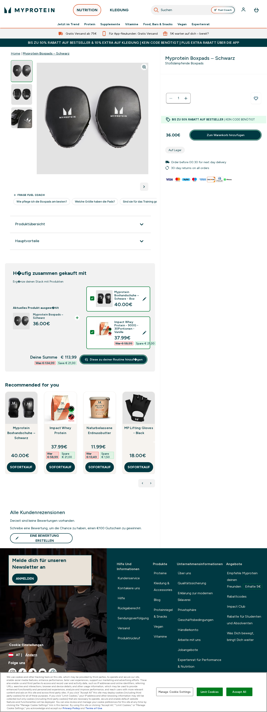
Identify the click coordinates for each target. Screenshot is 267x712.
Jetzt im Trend (68, 24)
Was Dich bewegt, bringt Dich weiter (240, 636)
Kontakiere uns (129, 588)
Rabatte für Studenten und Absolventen (244, 620)
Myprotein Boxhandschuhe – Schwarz (21, 433)
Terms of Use (93, 708)
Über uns (184, 573)
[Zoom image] (144, 67)
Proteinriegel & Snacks (163, 613)
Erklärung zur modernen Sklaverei (195, 596)
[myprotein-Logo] (29, 10)
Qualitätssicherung (192, 583)
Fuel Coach (225, 10)
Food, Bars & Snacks (158, 24)
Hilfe (121, 598)
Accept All (239, 691)
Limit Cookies (210, 691)
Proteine (160, 573)
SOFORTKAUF (21, 467)
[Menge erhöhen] (185, 98)
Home (15, 53)
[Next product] (151, 483)
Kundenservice (129, 578)
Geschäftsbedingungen (195, 620)
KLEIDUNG (119, 10)
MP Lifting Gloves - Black (138, 430)
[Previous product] (142, 483)
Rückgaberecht (129, 608)
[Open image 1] (22, 71)
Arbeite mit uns (189, 640)
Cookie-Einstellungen (26, 645)
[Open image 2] (22, 94)
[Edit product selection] (144, 299)
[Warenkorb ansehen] (256, 10)
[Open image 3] (22, 118)
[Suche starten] (156, 10)
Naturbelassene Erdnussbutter (99, 430)
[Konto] (244, 10)
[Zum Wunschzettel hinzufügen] (256, 98)
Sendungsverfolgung (133, 618)
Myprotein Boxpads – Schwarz (46, 53)
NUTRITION (87, 10)
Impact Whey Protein (60, 430)
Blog (157, 600)
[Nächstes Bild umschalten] (144, 187)
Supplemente (110, 24)
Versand (124, 628)
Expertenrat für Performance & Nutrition (199, 663)
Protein (89, 24)
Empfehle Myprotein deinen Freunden (244, 579)
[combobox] (193, 10)
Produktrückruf (129, 638)
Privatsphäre (187, 610)
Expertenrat (201, 24)
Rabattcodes (237, 596)
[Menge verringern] (170, 98)
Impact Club (236, 606)
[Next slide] (154, 442)
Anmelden (25, 578)
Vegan (182, 24)
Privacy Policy (71, 708)
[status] (178, 98)
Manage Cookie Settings (175, 691)
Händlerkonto (188, 630)
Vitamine (131, 24)
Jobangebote (188, 650)
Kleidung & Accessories (163, 586)
